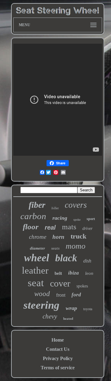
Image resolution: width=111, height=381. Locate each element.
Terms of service (58, 367)
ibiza (73, 273)
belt (58, 273)
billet (55, 208)
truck (78, 236)
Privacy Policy (58, 358)
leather (35, 270)
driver (87, 228)
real (50, 227)
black (66, 257)
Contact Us (57, 349)
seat (36, 282)
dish (87, 260)
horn (58, 237)
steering (41, 305)
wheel (36, 257)
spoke (76, 219)
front (60, 295)
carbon (33, 216)
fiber (37, 205)
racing (59, 218)
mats (69, 227)
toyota (87, 309)
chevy (50, 316)
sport (91, 219)
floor (31, 227)
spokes (82, 286)
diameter (37, 248)
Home (57, 340)
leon (89, 273)
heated (68, 318)
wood (42, 294)
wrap (71, 308)
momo (75, 246)
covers (76, 205)
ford (76, 295)
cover (60, 283)
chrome (37, 237)
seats (55, 248)
